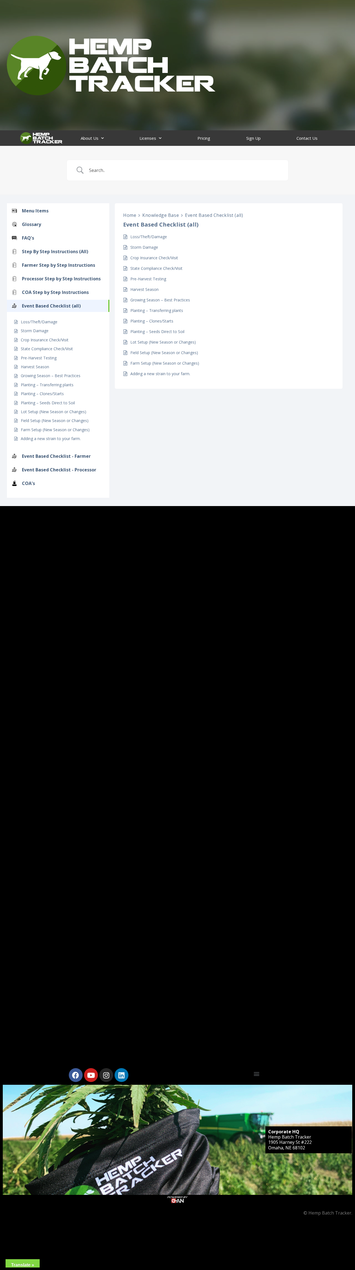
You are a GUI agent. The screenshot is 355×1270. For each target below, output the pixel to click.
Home (129, 215)
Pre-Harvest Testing (39, 357)
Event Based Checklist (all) (214, 215)
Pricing (203, 138)
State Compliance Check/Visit (47, 348)
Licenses (148, 138)
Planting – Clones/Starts (42, 393)
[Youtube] (91, 1075)
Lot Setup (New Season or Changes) (53, 411)
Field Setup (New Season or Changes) (54, 420)
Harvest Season (35, 366)
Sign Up (253, 138)
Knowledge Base (160, 215)
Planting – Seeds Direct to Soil (48, 402)
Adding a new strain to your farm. (51, 438)
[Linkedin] (121, 1075)
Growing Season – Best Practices (50, 375)
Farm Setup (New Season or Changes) (55, 429)
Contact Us (307, 138)
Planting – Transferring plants (47, 384)
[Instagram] (106, 1075)
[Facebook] (76, 1075)
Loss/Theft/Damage (39, 321)
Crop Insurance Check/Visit (45, 339)
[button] (256, 1073)
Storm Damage (35, 330)
